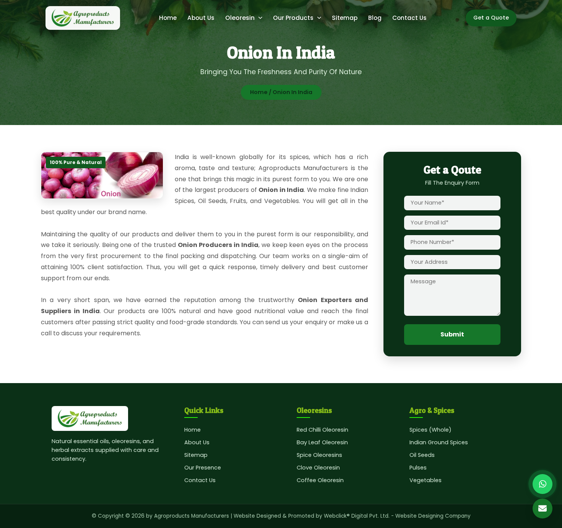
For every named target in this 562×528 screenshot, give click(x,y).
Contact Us (409, 18)
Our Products (293, 17)
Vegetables (425, 480)
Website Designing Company (433, 516)
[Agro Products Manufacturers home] (82, 18)
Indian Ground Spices (438, 442)
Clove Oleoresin (318, 467)
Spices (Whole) (430, 430)
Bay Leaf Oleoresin (322, 442)
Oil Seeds (422, 455)
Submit (452, 334)
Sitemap (344, 18)
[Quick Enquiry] (542, 508)
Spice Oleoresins (319, 455)
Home (168, 18)
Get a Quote (491, 17)
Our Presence (202, 467)
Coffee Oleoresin (320, 480)
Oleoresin (240, 17)
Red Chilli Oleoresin (322, 430)
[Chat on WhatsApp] (542, 484)
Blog (375, 18)
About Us (200, 18)
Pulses (418, 467)
